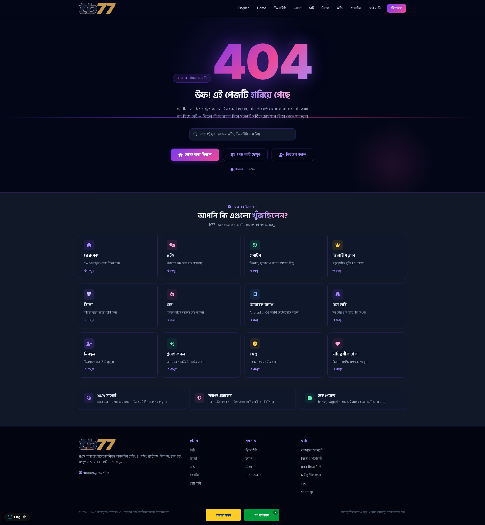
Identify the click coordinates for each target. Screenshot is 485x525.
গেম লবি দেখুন (248, 154)
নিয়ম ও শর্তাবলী (311, 459)
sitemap (307, 492)
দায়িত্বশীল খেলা (311, 475)
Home (261, 8)
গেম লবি (375, 8)
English (244, 8)
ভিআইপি (280, 8)
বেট (311, 8)
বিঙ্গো (325, 8)
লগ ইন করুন (262, 515)
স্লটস (340, 8)
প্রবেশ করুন (253, 475)
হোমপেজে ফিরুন (198, 154)
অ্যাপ (297, 8)
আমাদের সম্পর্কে (312, 450)
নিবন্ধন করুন (296, 154)
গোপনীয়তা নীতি (311, 467)
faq (303, 483)
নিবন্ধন (396, 8)
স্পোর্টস (356, 8)
